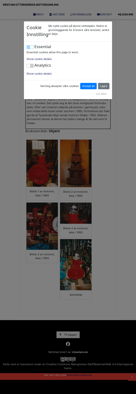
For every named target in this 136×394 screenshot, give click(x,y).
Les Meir (101, 93)
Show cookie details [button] (39, 59)
